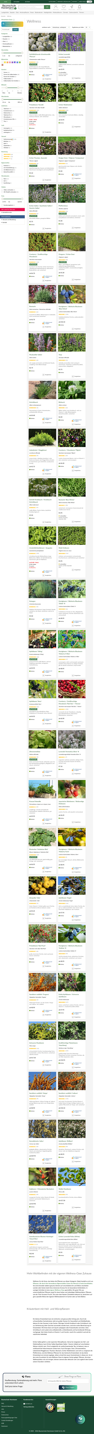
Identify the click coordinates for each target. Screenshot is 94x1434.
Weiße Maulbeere (65, 1189)
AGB (2, 1423)
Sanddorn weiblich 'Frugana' (39, 994)
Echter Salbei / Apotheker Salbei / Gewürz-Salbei (41, 207)
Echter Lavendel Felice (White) (69, 1236)
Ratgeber (16, 1)
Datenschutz (5, 1415)
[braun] (2, 65)
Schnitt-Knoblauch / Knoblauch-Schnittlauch (40, 501)
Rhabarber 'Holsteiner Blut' (38, 849)
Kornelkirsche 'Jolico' (36, 1141)
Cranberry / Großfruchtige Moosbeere (38, 256)
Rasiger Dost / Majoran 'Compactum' (71, 158)
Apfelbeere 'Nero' (35, 701)
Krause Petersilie (35, 801)
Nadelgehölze (48, 12)
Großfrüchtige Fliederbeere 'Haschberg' (68, 1044)
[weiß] (2, 62)
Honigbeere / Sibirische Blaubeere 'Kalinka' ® (70, 947)
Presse (3, 1412)
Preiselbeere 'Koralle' (36, 105)
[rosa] (10, 62)
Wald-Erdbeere (64, 548)
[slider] (2, 53)
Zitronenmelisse (34, 751)
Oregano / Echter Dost (66, 254)
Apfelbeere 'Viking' (36, 651)
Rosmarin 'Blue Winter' (67, 500)
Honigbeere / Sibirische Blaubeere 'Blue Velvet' (70, 308)
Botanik (27, 1)
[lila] (12, 62)
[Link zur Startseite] (9, 7)
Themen (81, 12)
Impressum (4, 1426)
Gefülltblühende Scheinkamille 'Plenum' (39, 56)
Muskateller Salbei (35, 355)
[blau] (17, 62)
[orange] (7, 62)
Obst (17, 12)
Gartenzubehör (73, 12)
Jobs (2, 1409)
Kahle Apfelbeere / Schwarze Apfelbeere (69, 996)
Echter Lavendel (64, 54)
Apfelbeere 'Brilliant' (66, 1141)
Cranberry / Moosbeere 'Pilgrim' (70, 450)
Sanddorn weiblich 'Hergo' (38, 1093)
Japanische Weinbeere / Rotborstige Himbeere (71, 803)
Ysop (60, 355)
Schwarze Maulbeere (36, 1043)
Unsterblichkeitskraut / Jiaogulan (40, 548)
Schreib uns (29, 1403)
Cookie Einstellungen (7, 1420)
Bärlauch (62, 402)
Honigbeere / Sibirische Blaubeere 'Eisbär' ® (70, 602)
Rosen (32, 12)
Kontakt (74, 1)
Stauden (12, 12)
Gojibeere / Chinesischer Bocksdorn (41, 1189)
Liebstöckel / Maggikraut (38, 450)
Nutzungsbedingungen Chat (9, 1417)
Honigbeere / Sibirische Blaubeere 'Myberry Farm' (70, 851)
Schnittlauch (33, 402)
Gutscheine (52, 1)
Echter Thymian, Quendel (38, 158)
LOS (47, 7)
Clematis (65, 12)
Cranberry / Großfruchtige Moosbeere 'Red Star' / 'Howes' (70, 703)
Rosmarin (32, 306)
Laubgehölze (5, 12)
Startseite (3, 16)
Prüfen (15, 29)
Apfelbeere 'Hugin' (65, 898)
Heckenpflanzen (24, 12)
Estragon (32, 601)
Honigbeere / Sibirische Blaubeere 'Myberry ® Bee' (70, 653)
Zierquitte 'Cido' (34, 898)
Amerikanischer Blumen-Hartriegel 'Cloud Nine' (41, 1238)
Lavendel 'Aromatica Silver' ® (69, 751)
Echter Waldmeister (65, 105)
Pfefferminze (63, 206)
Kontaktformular (7, 212)
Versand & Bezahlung (63, 1)
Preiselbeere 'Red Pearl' (37, 946)
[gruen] (20, 62)
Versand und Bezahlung (9, 219)
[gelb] (5, 62)
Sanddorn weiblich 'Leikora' (68, 1093)
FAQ (2, 1403)
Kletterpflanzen (57, 12)
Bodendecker (39, 12)
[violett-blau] (15, 62)
